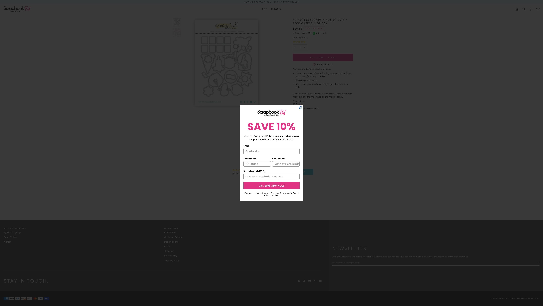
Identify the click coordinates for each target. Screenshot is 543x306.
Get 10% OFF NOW (271, 185)
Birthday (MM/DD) (254, 171)
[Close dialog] (300, 107)
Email (246, 146)
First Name (249, 158)
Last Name (278, 158)
